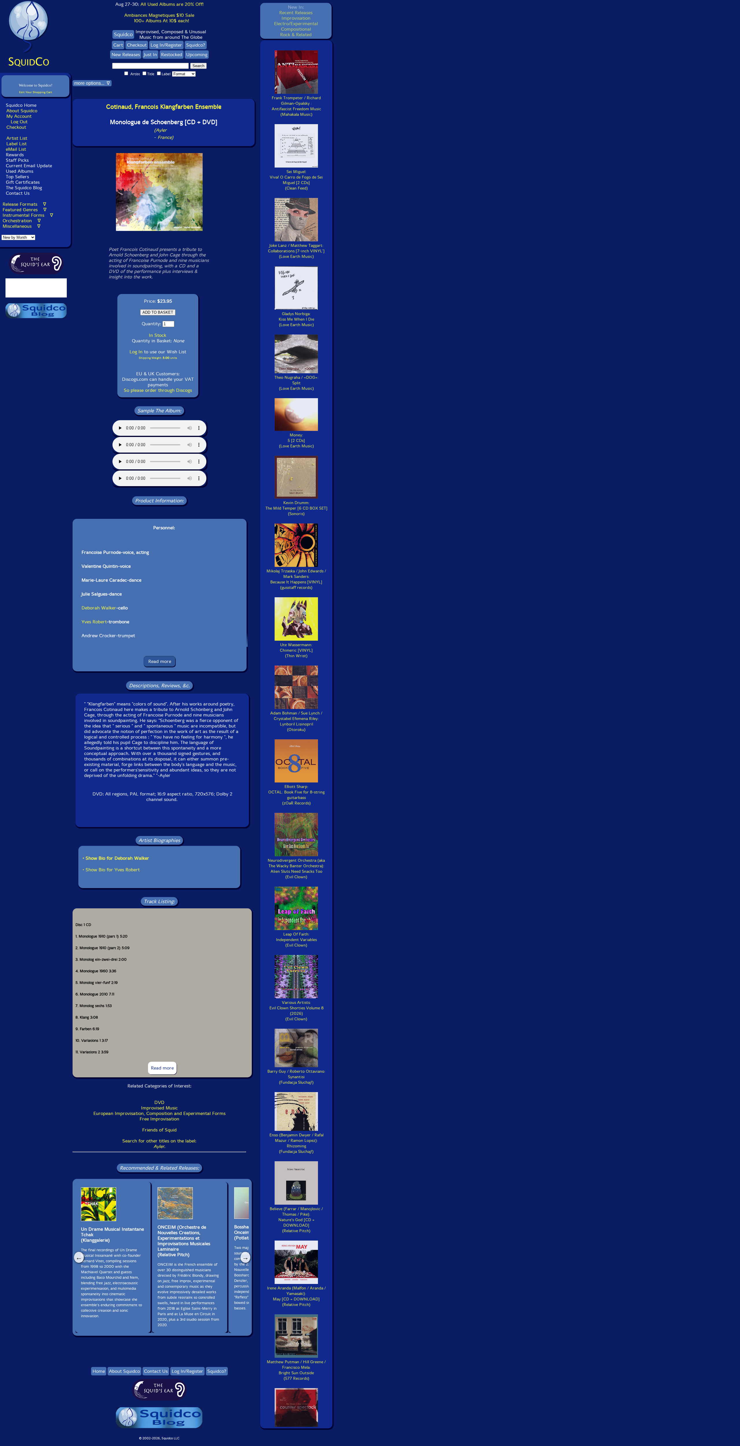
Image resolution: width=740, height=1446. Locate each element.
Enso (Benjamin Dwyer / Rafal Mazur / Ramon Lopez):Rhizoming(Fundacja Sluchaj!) (296, 1143)
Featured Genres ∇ (25, 209)
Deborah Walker (99, 608)
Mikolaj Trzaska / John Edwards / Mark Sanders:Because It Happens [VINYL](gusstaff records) (296, 579)
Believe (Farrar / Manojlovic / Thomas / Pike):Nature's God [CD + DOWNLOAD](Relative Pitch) (296, 1219)
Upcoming (196, 54)
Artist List (16, 138)
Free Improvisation (159, 1119)
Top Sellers (17, 176)
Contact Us (16, 193)
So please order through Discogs (158, 390)
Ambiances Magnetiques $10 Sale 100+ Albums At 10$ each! (159, 17)
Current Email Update (28, 165)
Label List (16, 143)
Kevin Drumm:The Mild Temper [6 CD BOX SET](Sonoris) (296, 508)
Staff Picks (17, 160)
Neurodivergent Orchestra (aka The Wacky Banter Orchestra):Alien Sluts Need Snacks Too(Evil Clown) (296, 868)
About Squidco (21, 110)
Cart (118, 45)
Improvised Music (159, 1108)
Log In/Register (166, 45)
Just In (150, 54)
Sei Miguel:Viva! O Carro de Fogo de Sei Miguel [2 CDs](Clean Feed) (296, 180)
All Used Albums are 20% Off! (172, 4)
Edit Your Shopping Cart (35, 92)
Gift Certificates (23, 182)
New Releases (126, 54)
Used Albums (19, 171)
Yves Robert (94, 621)
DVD (159, 1102)
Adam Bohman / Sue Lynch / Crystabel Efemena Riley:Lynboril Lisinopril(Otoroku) (296, 721)
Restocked (171, 54)
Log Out (19, 121)
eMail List (16, 149)
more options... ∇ (92, 83)
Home (98, 1371)
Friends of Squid (159, 1130)
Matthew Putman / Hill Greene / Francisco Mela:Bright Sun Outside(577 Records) (296, 1370)
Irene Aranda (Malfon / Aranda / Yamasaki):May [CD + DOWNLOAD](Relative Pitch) (296, 1296)
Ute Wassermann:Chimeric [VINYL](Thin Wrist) (296, 650)
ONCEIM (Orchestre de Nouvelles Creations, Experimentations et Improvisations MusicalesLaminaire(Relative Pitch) (184, 1240)
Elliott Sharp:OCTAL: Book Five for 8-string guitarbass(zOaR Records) (296, 795)
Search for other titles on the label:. (159, 1143)
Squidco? (195, 45)
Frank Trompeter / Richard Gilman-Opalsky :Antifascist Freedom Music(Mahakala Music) (296, 106)
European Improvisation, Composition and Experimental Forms (159, 1113)
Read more (159, 661)
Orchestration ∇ (22, 220)
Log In (136, 351)
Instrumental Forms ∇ (28, 215)
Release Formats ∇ (24, 204)
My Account (19, 116)
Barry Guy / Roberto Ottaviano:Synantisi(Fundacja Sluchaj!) (296, 1077)
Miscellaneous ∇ (21, 226)
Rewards (15, 154)
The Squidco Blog (24, 187)
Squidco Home (21, 105)
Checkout (16, 127)
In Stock (157, 335)
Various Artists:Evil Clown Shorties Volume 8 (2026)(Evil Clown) (296, 1010)
